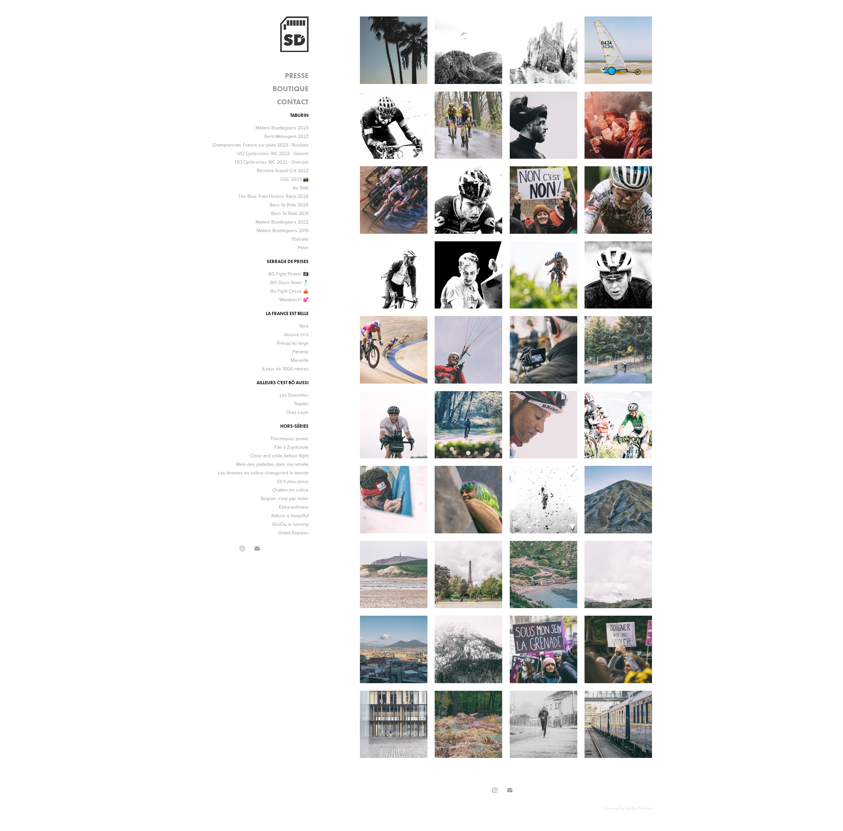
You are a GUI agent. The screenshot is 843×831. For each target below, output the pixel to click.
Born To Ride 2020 (289, 204)
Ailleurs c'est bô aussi (283, 383)
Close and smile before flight (279, 455)
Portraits (300, 239)
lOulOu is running (290, 524)
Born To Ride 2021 (290, 213)
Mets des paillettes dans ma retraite (272, 464)
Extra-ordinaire (294, 507)
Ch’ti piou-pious (293, 481)
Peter (303, 247)
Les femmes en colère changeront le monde (263, 472)
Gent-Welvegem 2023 (286, 136)
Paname (300, 351)
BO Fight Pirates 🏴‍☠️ (288, 274)
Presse (297, 75)
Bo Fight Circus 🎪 (289, 291)
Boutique (291, 88)
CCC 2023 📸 (295, 179)
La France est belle (287, 313)
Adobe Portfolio (638, 808)
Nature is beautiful (290, 515)
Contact (293, 101)
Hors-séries (294, 426)
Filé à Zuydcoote (292, 447)
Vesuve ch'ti (296, 334)
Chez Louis (297, 412)
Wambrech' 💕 (294, 299)
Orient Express (293, 532)
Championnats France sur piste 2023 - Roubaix (260, 145)
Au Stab (301, 187)
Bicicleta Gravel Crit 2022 (283, 170)
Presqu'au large (293, 343)
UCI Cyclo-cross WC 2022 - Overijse (272, 162)
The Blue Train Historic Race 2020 (273, 196)
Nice (304, 326)
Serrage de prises (288, 261)
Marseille (299, 360)
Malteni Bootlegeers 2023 (282, 127)
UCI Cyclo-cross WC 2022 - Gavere (273, 153)
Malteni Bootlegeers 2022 (282, 222)
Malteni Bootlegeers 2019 (283, 230)
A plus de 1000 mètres (285, 368)
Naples (301, 403)
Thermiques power (289, 438)
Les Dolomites (294, 395)
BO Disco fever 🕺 (289, 282)
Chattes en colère (290, 490)
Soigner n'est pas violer (284, 498)
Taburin (299, 115)
